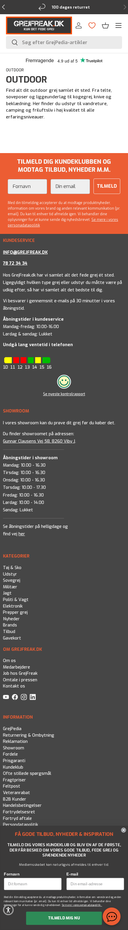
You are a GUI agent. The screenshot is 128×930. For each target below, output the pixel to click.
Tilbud (9, 632)
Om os (9, 661)
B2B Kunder (14, 799)
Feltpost (11, 786)
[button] (105, 25)
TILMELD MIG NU (64, 918)
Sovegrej (11, 580)
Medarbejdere (16, 667)
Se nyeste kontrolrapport (64, 394)
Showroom (13, 748)
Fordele (10, 754)
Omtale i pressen (20, 680)
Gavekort (12, 638)
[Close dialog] (123, 830)
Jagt (7, 593)
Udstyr (10, 574)
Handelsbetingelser (22, 805)
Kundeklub (13, 767)
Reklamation (15, 741)
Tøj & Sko (12, 568)
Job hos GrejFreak (20, 673)
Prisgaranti (14, 761)
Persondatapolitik (20, 825)
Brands (10, 625)
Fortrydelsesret (19, 812)
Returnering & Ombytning (28, 735)
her (21, 534)
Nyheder (11, 618)
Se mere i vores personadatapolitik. (82, 905)
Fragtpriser (14, 780)
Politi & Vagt (16, 600)
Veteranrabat (16, 793)
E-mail (72, 874)
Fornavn (12, 874)
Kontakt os (14, 686)
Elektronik (13, 606)
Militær (10, 587)
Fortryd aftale (17, 818)
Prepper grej (15, 612)
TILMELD (107, 186)
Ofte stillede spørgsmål (27, 773)
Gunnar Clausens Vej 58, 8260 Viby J (39, 441)
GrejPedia (12, 729)
